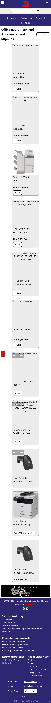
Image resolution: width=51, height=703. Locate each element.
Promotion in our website (13, 641)
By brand (40, 18)
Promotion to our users (12, 647)
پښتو (28, 696)
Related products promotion (15, 644)
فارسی (22, 696)
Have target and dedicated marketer (18, 650)
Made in (25, 22)
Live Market (7, 619)
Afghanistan (7, 663)
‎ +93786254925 (30, 681)
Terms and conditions (37, 669)
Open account (8, 622)
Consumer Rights (36, 675)
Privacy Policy (34, 672)
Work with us (34, 666)
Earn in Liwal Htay (10, 625)
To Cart (17, 89)
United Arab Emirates (12, 660)
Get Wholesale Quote (23, 533)
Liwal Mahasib (31, 604)
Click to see (30, 691)
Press (30, 663)
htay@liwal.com (31, 686)
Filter (43, 34)
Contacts (32, 660)
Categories (26, 18)
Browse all (11, 18)
